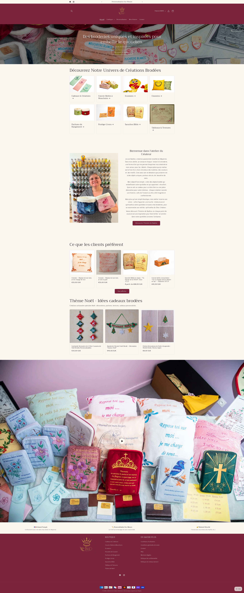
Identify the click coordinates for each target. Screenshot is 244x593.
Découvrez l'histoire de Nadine (146, 223)
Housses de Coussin (111, 551)
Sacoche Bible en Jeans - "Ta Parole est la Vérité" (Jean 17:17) (134, 279)
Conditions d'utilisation (148, 541)
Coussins (156, 96)
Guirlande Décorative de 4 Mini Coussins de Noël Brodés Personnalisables (86, 347)
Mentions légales (146, 555)
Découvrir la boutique (122, 52)
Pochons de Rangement (77, 125)
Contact (143, 548)
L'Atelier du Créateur (112, 590)
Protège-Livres (105, 124)
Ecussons (129, 96)
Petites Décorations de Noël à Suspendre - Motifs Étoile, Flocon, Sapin (157, 347)
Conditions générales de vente (150, 545)
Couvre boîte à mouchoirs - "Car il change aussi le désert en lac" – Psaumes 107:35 (161, 279)
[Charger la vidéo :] (122, 441)
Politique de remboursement (149, 562)
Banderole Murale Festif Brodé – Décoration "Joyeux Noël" (122, 347)
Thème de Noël (109, 568)
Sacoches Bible (131, 124)
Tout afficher (122, 291)
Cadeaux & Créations (81, 96)
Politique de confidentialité (149, 558)
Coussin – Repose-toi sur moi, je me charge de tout (82, 279)
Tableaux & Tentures (161, 128)
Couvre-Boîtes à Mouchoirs (105, 97)
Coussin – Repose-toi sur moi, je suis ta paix (108, 279)
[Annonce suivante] (142, 2)
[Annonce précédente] (102, 2)
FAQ (142, 551)
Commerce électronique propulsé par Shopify (129, 590)
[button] (72, 11)
